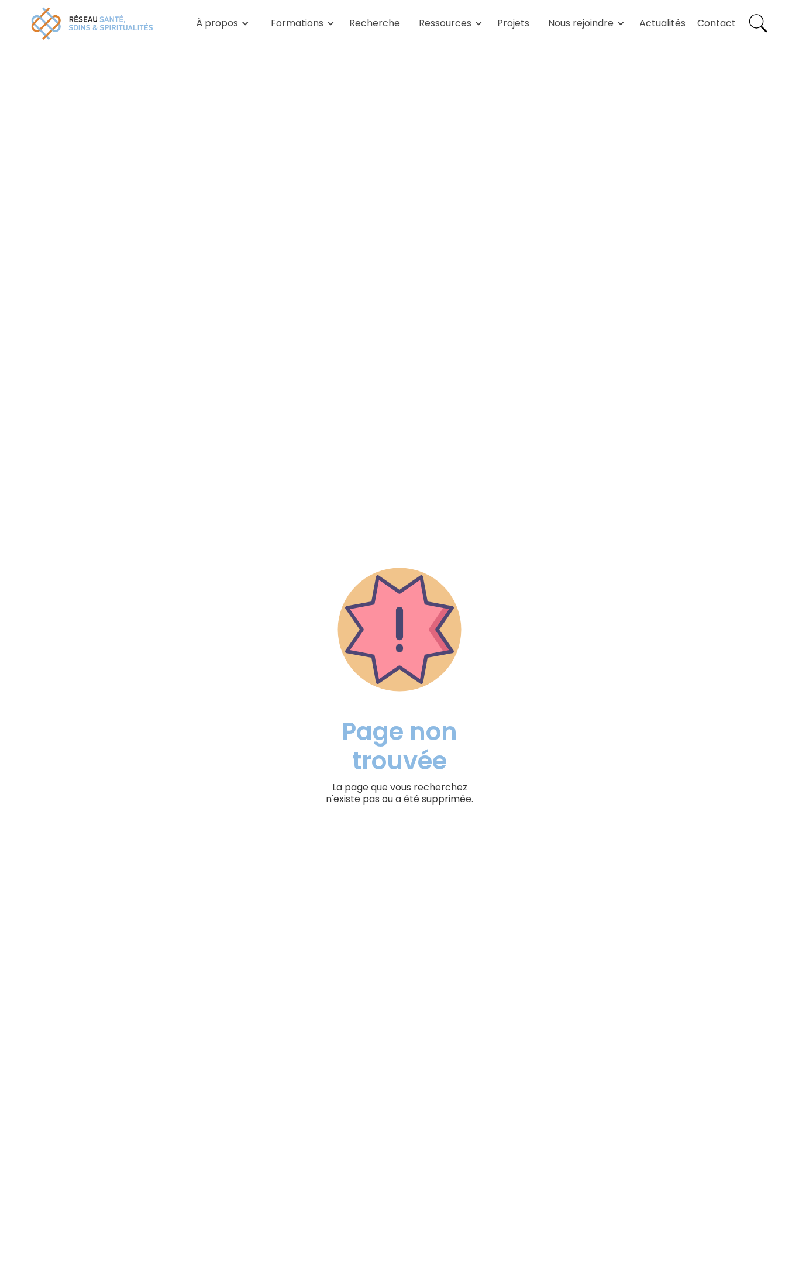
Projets (513, 23)
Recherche (374, 23)
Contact (716, 23)
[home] (92, 23)
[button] (220, 23)
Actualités (662, 23)
